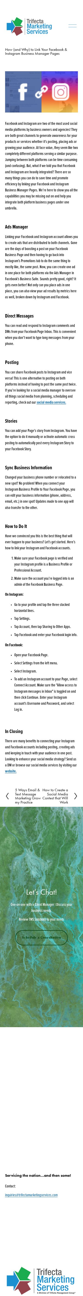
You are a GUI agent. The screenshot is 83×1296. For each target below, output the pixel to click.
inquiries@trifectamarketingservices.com (31, 1195)
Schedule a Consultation (41, 938)
